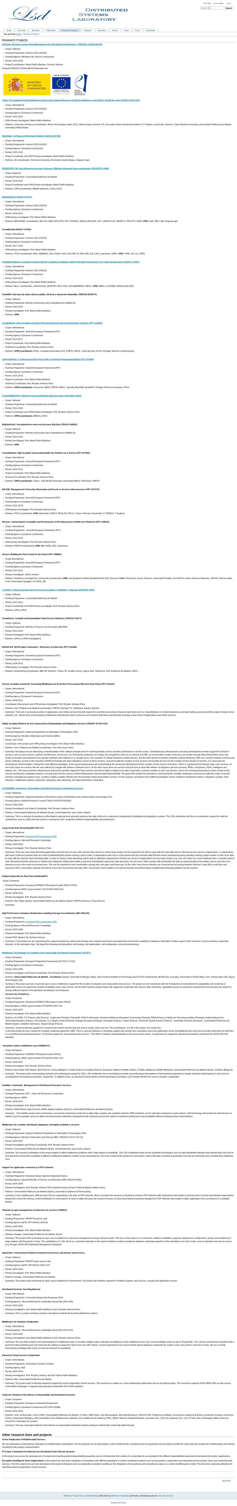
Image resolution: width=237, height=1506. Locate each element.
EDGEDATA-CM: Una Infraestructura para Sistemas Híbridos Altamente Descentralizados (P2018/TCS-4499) (55, 168)
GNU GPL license (165, 1496)
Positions (87, 30)
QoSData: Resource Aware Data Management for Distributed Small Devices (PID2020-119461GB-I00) (52, 44)
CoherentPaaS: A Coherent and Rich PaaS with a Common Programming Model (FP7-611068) (48, 359)
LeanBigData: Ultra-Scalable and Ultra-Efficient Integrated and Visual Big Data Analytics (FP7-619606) (52, 323)
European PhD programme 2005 (41, 922)
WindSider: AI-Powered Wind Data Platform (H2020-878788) (31, 136)
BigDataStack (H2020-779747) (17, 197)
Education (102, 30)
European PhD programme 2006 (41, 836)
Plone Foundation (121, 1496)
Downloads (150, 30)
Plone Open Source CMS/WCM (81, 1496)
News (126, 30)
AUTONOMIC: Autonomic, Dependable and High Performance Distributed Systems (42, 788)
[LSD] (118, 13)
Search (229, 8)
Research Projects (70, 30)
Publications (51, 30)
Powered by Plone (118, 1503)
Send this (226, 1481)
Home (8, 30)
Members (36, 30)
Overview (22, 30)
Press (137, 30)
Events (115, 30)
